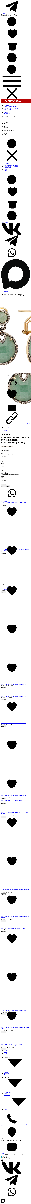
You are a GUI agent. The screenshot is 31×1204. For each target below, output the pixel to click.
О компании (7, 1070)
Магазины (6, 1075)
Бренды (6, 1054)
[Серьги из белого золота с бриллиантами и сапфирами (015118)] (15, 1005)
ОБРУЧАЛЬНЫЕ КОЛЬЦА (11, 107)
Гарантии (6, 1093)
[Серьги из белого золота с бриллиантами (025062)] (15, 685)
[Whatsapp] (12, 258)
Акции (5, 1052)
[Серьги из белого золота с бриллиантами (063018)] (15, 773)
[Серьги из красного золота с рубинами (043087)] (15, 917)
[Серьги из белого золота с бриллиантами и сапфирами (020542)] (15, 878)
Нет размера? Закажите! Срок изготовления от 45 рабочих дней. (14, 501)
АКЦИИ (6, 112)
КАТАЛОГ (6, 105)
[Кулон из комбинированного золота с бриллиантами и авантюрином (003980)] (15, 571)
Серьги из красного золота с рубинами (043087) (13, 928)
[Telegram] (12, 11)
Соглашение (7, 1095)
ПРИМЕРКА (7, 111)
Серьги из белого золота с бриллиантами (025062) (13, 696)
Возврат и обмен (8, 1092)
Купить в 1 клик (4, 486)
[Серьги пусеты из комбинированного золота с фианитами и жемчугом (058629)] (15, 1033)
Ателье (5, 1053)
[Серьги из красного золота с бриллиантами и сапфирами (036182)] (15, 801)
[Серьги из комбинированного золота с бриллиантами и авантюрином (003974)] (15, 533)
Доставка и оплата (8, 1090)
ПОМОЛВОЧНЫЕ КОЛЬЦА (11, 108)
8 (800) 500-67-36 (5, 13)
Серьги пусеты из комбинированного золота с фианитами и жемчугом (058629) (12, 1045)
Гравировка (7, 1109)
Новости (6, 1072)
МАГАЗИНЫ (7, 113)
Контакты (6, 1073)
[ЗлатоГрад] (9, 15)
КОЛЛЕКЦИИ (7, 109)
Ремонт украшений (8, 1111)
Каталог (6, 1050)
